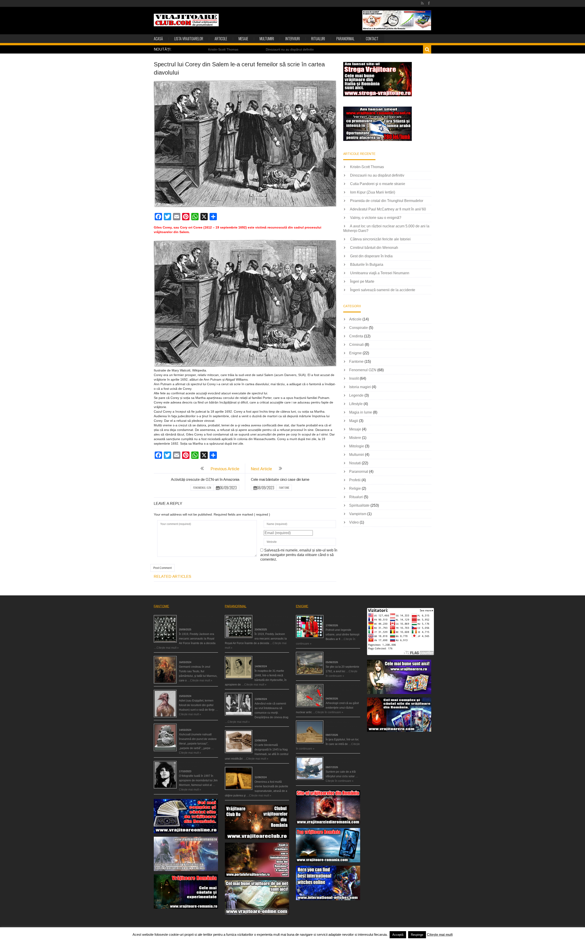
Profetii (355, 480)
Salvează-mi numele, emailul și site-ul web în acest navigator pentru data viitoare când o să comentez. (298, 554)
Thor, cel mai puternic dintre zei (198, 657)
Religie (355, 488)
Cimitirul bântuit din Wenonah (374, 248)
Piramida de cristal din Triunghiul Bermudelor (386, 201)
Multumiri (267, 38)
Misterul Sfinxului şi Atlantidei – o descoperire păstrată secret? (341, 726)
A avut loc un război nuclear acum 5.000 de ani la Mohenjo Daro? (343, 690)
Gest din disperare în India (371, 256)
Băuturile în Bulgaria (366, 264)
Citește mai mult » (168, 647)
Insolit (354, 378)
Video (354, 522)
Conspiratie (358, 328)
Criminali (356, 345)
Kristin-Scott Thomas (223, 49)
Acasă (158, 38)
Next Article (261, 469)
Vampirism (357, 514)
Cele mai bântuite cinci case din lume (280, 479)
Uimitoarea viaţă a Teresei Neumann (379, 273)
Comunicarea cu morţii (269, 694)
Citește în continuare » (329, 712)
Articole (221, 38)
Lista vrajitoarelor (188, 38)
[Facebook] (428, 3)
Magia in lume (360, 412)
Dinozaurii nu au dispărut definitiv (290, 49)
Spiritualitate (359, 505)
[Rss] (422, 3)
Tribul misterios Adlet (192, 691)
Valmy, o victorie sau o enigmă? (375, 218)
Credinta (356, 336)
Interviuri (292, 38)
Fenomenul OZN (202, 487)
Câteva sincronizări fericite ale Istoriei (380, 239)
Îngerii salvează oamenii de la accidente (382, 290)
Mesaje (243, 38)
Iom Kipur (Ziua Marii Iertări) (372, 192)
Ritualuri (318, 38)
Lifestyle (356, 404)
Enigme (355, 353)
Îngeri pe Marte (362, 281)
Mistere (355, 438)
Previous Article (225, 469)
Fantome (284, 487)
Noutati (355, 463)
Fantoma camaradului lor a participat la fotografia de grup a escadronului (198, 620)
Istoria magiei (360, 387)
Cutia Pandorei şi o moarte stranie (377, 184)
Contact (372, 38)
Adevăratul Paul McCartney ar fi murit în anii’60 (388, 209)
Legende (356, 395)
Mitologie (356, 446)
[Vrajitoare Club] (186, 20)
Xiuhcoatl (185, 725)
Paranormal (345, 38)
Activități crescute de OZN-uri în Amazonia (205, 479)
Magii (353, 421)
